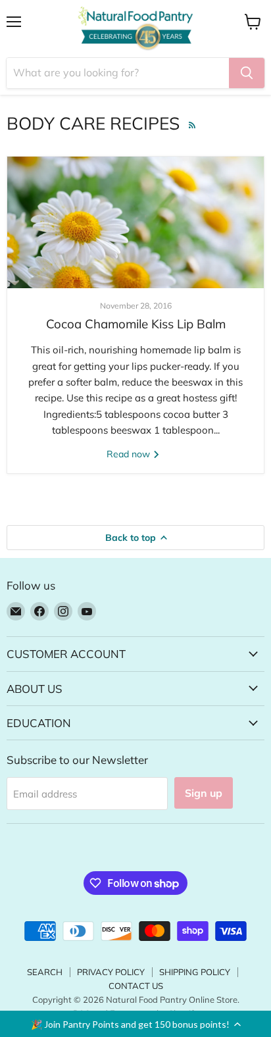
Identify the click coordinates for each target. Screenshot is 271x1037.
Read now (130, 454)
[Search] (246, 73)
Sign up (203, 792)
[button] (135, 1024)
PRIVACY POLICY (111, 972)
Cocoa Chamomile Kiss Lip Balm (136, 324)
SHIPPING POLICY (194, 972)
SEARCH (44, 972)
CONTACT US (136, 985)
